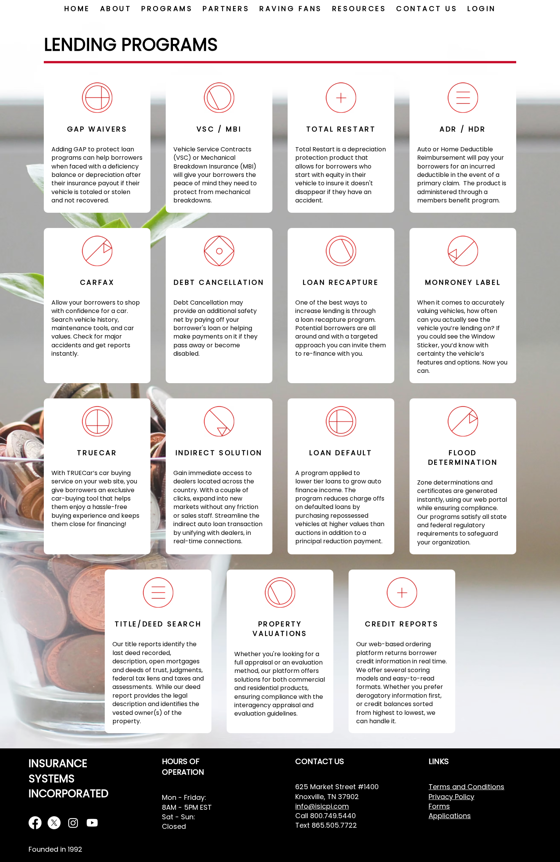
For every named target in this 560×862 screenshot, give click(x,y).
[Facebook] (35, 822)
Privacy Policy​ (451, 796)
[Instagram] (73, 822)
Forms (439, 806)
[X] (54, 822)
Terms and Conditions (466, 786)
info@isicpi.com (322, 806)
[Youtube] (92, 822)
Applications (450, 815)
